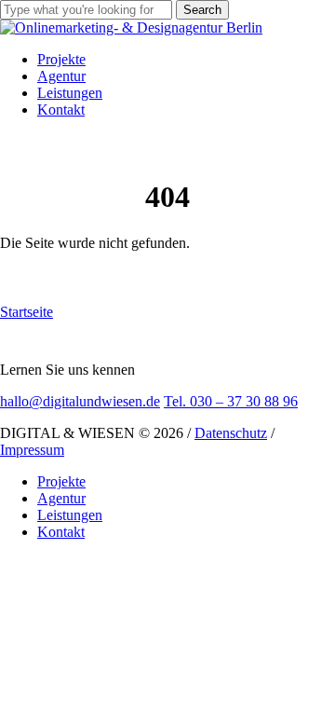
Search (202, 10)
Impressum (32, 450)
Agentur (61, 498)
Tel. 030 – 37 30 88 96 (231, 401)
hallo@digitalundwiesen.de (80, 401)
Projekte (61, 481)
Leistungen (69, 515)
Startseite (26, 312)
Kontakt (61, 532)
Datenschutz (230, 433)
